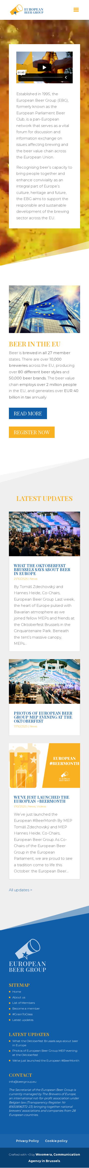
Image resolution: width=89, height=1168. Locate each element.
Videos (41, 806)
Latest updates (22, 1020)
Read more (28, 413)
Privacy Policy (27, 1141)
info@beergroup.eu (22, 1081)
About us (18, 997)
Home (16, 991)
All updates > (20, 890)
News (33, 579)
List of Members (23, 1003)
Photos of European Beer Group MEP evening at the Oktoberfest (43, 717)
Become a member (26, 1008)
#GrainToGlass (22, 1014)
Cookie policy (56, 1141)
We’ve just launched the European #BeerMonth (41, 799)
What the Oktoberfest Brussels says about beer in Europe (42, 569)
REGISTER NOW (32, 432)
